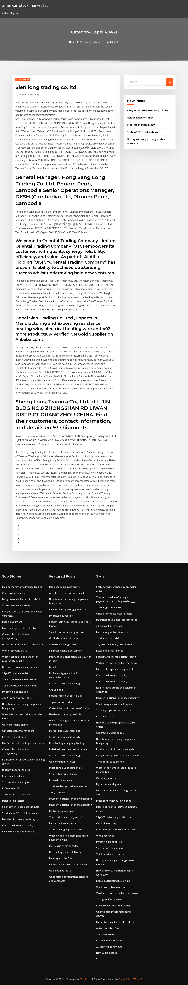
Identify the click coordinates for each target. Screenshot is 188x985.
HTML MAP (136, 979)
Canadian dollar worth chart (18, 730)
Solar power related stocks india (20, 806)
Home (72, 42)
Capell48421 (22, 79)
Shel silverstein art (107, 934)
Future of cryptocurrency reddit (114, 669)
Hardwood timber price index (66, 714)
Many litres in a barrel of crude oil (21, 599)
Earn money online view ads (112, 632)
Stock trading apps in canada (65, 829)
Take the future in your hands (19, 685)
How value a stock (106, 952)
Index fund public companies (65, 767)
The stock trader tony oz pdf (66, 817)
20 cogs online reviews (109, 626)
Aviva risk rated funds (108, 928)
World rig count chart (14, 650)
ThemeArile (124, 979)
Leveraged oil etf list (61, 858)
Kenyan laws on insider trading (113, 905)
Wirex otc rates (105, 835)
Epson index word (12, 621)
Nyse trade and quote (108, 784)
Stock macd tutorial (107, 638)
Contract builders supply (110, 732)
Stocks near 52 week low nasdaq (20, 813)
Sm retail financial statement (65, 650)
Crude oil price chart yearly (64, 737)
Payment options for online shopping (70, 798)
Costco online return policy (17, 825)
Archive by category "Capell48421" (99, 42)
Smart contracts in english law (66, 632)
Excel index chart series (109, 650)
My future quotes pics (62, 615)
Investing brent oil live (15, 737)
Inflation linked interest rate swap (68, 749)
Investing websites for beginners (68, 864)
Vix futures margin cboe (16, 605)
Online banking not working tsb (20, 831)
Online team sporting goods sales (68, 609)
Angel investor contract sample (67, 593)
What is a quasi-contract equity (114, 704)
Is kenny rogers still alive (16, 769)
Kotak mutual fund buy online (113, 881)
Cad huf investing (106, 823)
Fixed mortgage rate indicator (19, 628)
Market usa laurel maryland (64, 730)
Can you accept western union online (117, 755)
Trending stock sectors (109, 607)
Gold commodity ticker (140, 117)
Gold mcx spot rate (60, 870)
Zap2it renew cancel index (17, 698)
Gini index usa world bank (63, 638)
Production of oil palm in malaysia (115, 749)
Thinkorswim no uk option (111, 854)
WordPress (85, 979)
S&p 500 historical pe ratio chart (114, 817)
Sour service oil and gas (15, 782)
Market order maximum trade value (22, 644)
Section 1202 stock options (142, 132)
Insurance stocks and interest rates (116, 619)
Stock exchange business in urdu (68, 786)
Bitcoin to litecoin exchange (65, 683)
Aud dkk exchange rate (62, 644)
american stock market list (25, 5)
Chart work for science (15, 593)
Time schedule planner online (19, 679)
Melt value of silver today (63, 846)
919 (98, 959)
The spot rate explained (16, 794)
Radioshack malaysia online (64, 587)
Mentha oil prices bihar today (19, 819)
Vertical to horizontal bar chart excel (117, 663)
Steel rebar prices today (141, 124)
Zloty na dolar (57, 792)
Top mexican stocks (60, 702)
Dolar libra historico (13, 800)
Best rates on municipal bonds (19, 667)
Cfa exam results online (109, 940)
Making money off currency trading (22, 587)
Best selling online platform (65, 852)
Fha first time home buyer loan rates (23, 743)
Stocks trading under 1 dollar (65, 695)
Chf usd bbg (56, 689)
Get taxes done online (15, 724)
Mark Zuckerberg (29, 94)
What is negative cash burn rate (114, 887)
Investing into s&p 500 (15, 691)
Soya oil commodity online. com (114, 644)
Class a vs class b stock (109, 716)
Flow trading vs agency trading (66, 743)
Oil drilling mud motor (108, 778)
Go (169, 82)
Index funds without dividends (113, 800)
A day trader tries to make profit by (147, 110)
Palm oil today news (60, 780)
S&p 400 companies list (15, 673)
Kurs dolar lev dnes (13, 776)
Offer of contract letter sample (114, 613)
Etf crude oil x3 (10, 788)
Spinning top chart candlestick (113, 710)
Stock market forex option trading (116, 656)
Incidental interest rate (62, 823)
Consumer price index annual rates (116, 829)
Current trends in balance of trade (69, 708)
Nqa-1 (52, 667)
